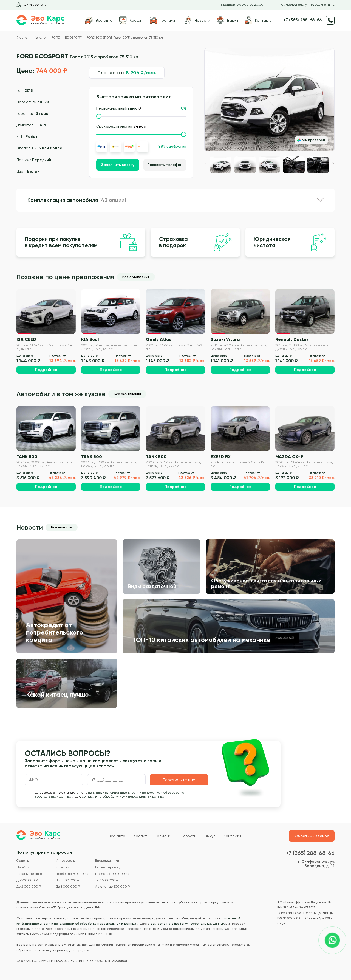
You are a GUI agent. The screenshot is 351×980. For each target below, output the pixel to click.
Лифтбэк (22, 867)
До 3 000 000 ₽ (68, 886)
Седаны (22, 860)
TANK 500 (26, 456)
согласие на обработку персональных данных (188, 923)
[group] (269, 99)
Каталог (41, 37)
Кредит (140, 836)
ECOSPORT (74, 37)
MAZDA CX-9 (289, 456)
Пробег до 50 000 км (72, 874)
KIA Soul (90, 339)
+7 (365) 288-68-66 (302, 20)
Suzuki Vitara (225, 339)
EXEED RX (221, 456)
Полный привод (107, 867)
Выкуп (210, 836)
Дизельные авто (29, 874)
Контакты (232, 836)
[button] (333, 164)
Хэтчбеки (63, 867)
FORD (56, 37)
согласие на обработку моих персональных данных (123, 796)
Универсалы (65, 860)
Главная (23, 37)
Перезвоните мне (179, 780)
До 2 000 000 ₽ (28, 886)
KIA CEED (26, 339)
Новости (188, 836)
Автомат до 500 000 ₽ (112, 886)
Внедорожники (107, 860)
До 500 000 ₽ (27, 880)
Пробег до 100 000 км (112, 874)
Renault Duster (291, 339)
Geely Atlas (158, 339)
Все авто (116, 836)
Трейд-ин (163, 836)
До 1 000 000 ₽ (67, 880)
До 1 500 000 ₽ (106, 880)
